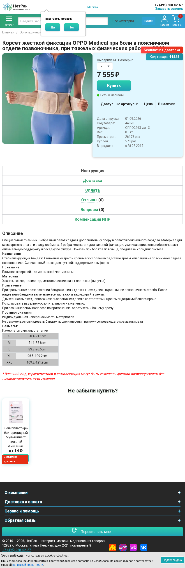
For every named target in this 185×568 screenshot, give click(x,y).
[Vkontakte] (143, 547)
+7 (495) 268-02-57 (169, 5)
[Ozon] (123, 547)
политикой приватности (27, 564)
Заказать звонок (169, 9)
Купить (114, 85)
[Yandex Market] (112, 547)
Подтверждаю (172, 560)
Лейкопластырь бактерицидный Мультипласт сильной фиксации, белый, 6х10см (16, 439)
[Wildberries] (133, 547)
